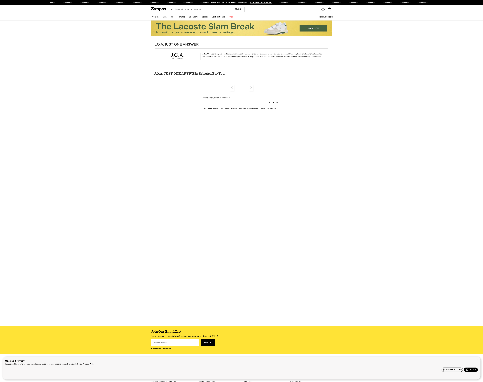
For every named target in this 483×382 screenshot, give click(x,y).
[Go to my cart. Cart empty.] (329, 9)
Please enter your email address (215, 98)
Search (238, 9)
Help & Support (325, 17)
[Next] (251, 87)
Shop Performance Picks (261, 2)
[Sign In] (323, 9)
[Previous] (232, 87)
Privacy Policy (88, 364)
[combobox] (201, 9)
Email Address (160, 342)
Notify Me (274, 102)
